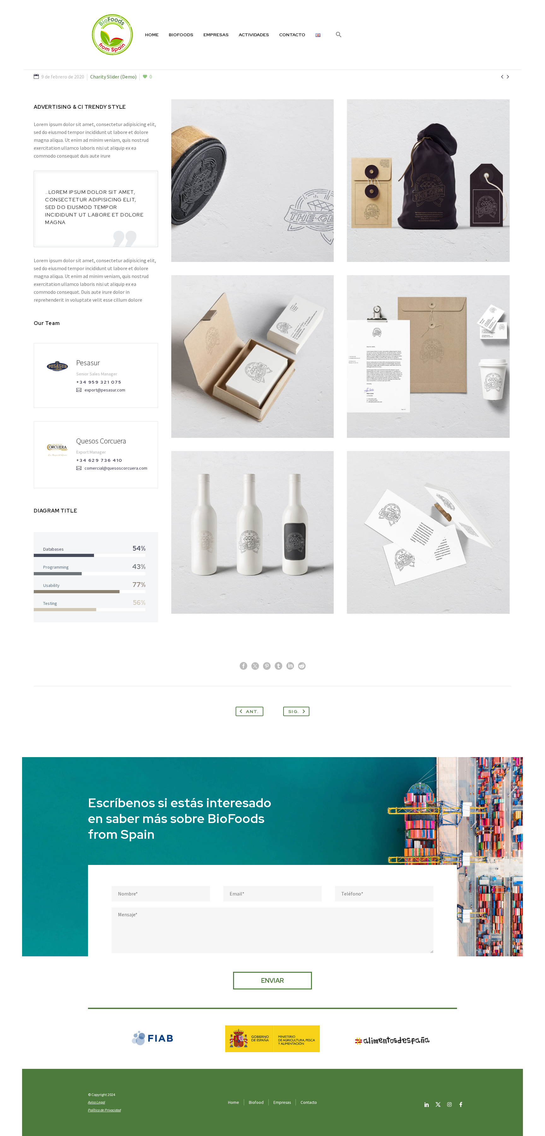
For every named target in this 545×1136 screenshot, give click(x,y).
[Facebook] (243, 666)
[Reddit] (302, 666)
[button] (339, 34)
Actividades (254, 35)
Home (152, 35)
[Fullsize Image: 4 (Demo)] (428, 356)
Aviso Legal (96, 1102)
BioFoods (181, 35)
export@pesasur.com (105, 390)
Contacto (292, 35)
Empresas (216, 35)
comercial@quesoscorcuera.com (116, 468)
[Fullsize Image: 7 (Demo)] (252, 180)
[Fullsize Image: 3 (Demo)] (252, 532)
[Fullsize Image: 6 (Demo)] (428, 180)
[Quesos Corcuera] (96, 454)
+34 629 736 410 (99, 460)
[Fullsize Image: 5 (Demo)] (252, 356)
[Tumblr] (278, 666)
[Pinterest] (267, 666)
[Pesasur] (96, 375)
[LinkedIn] (290, 666)
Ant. (252, 711)
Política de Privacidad (104, 1110)
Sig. (293, 711)
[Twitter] (255, 666)
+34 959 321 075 (99, 382)
